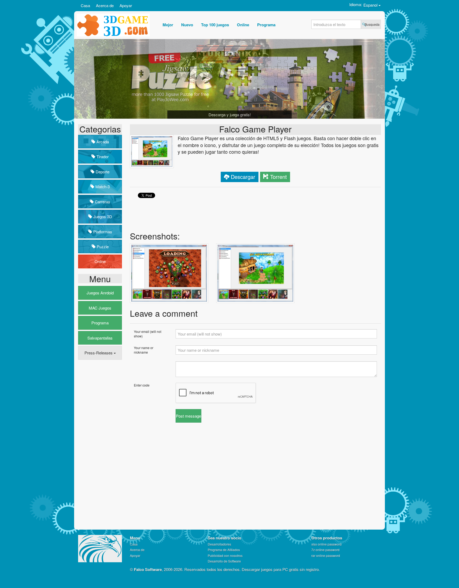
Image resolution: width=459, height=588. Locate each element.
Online (100, 261)
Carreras (102, 201)
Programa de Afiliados (224, 549)
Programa (100, 322)
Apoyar (126, 5)
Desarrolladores (219, 544)
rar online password (325, 555)
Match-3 (102, 186)
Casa (85, 5)
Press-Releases (99, 352)
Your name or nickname (143, 349)
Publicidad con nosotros (225, 555)
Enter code (142, 385)
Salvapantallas (100, 338)
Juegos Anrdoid (100, 292)
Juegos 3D (102, 216)
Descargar (243, 177)
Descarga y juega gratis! (230, 114)
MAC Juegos (100, 308)
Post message (188, 416)
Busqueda (372, 24)
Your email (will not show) (147, 333)
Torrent (278, 177)
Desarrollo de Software (224, 561)
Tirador (102, 156)
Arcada (102, 141)
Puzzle (102, 246)
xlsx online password (326, 544)
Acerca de (105, 5)
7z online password (325, 549)
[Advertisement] (99, 445)
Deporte (102, 171)
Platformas (102, 231)
